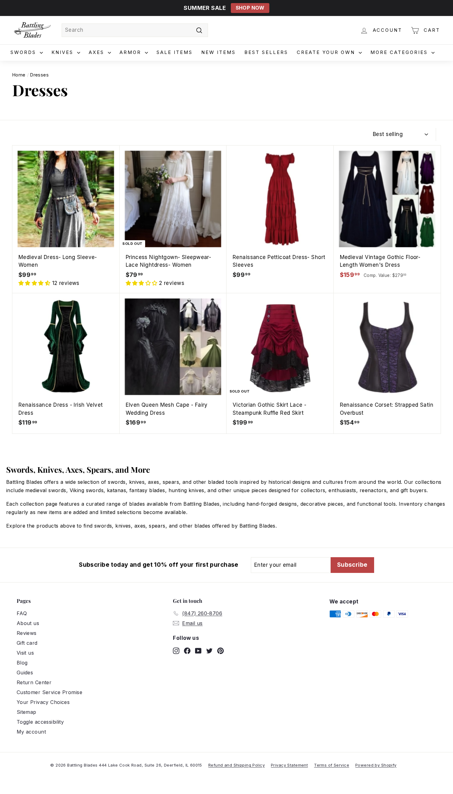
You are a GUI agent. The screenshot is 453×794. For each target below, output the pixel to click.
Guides (25, 672)
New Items (218, 52)
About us (28, 623)
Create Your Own (327, 52)
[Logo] (32, 30)
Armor (131, 52)
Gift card (27, 643)
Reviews (27, 633)
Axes (97, 52)
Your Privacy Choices (43, 702)
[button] (35, 283)
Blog (22, 663)
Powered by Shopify (376, 765)
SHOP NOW (250, 8)
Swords (24, 52)
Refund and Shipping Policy (236, 765)
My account (31, 732)
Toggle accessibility (40, 722)
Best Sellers (266, 52)
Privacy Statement (289, 765)
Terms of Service (331, 765)
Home (19, 74)
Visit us (25, 653)
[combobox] (135, 30)
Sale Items (175, 52)
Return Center (34, 682)
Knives (63, 52)
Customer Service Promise (49, 692)
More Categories (400, 52)
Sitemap (26, 712)
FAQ (22, 613)
